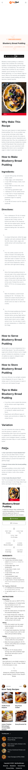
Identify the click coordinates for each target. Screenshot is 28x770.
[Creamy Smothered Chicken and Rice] (4, 751)
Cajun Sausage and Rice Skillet (16, 757)
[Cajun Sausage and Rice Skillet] (4, 757)
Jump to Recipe (10, 56)
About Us (5, 765)
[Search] (2, 2)
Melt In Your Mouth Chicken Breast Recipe (15, 738)
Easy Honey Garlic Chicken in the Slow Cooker (17, 744)
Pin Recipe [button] (15, 523)
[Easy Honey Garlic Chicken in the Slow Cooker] (4, 745)
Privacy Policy (10, 768)
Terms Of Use (21, 765)
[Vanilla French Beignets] (7, 697)
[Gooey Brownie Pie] (20, 716)
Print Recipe (20, 56)
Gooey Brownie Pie (20, 724)
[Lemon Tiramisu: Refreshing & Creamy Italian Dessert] (7, 716)
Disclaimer (13, 765)
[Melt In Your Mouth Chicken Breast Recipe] (4, 739)
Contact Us (19, 768)
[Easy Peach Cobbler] (20, 697)
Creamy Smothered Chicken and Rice (16, 750)
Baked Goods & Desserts (15, 39)
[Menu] (25, 2)
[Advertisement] (14, 20)
